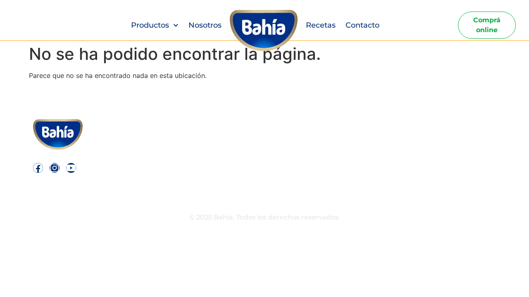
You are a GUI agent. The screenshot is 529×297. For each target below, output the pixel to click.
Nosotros (205, 25)
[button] (414, 144)
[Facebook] (38, 168)
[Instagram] (55, 168)
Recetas (321, 25)
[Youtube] (71, 168)
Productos (150, 25)
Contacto (362, 25)
